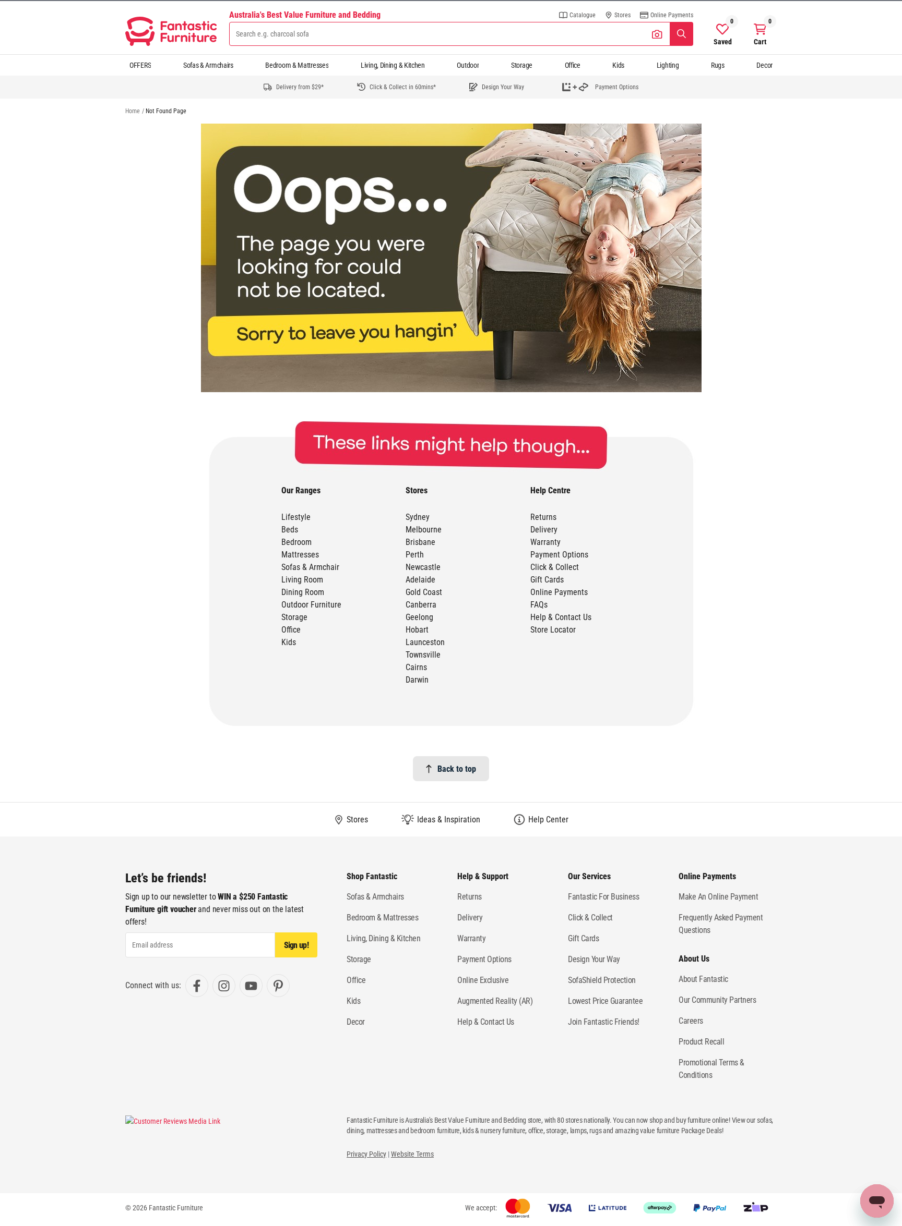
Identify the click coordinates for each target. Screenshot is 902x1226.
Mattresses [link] (300, 555)
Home (132, 111)
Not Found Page (166, 111)
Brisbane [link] (420, 542)
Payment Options (484, 959)
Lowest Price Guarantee (605, 1001)
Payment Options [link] (559, 555)
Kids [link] (288, 642)
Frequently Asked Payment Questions (721, 924)
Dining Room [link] (302, 592)
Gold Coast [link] (424, 592)
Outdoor (468, 65)
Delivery (469, 917)
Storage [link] (294, 617)
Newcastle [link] (423, 567)
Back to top (456, 769)
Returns (469, 897)
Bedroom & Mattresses (296, 65)
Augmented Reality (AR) (494, 1001)
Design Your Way (594, 959)
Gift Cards (583, 938)
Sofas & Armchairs (208, 65)
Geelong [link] (419, 617)
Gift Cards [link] (547, 580)
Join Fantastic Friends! (603, 1022)
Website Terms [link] (412, 1154)
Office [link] (291, 630)
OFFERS (140, 65)
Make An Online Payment (718, 897)
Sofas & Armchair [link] (310, 567)
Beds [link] (289, 530)
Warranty (471, 938)
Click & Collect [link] (554, 567)
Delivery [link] (543, 530)
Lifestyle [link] (296, 517)
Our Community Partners (717, 1000)
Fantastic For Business (603, 897)
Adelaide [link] (420, 580)
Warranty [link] (545, 542)
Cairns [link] (416, 667)
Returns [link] (543, 517)
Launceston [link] (425, 642)
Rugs (718, 65)
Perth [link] (415, 555)
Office (572, 65)
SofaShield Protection (602, 980)
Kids (618, 65)
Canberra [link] (421, 605)
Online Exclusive (482, 980)
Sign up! (296, 945)
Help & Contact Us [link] (560, 617)
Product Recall (701, 1042)
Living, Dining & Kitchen (393, 65)
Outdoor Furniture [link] (311, 605)
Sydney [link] (418, 517)
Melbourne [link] (424, 530)
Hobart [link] (417, 630)
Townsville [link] (423, 655)
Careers (691, 1021)
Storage (521, 65)
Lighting (668, 65)
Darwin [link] (417, 680)
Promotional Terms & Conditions (711, 1069)
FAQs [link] (539, 605)
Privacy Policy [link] (366, 1154)
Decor (764, 65)
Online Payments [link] (559, 592)
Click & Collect (590, 917)
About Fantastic (703, 979)
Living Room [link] (302, 580)
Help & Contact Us (485, 1022)
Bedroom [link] (296, 542)
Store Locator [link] (553, 630)
